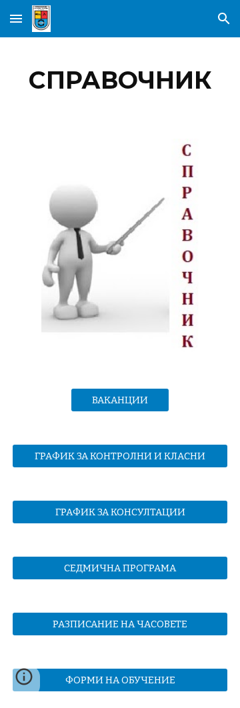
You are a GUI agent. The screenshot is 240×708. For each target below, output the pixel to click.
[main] (120, 80)
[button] (16, 18)
